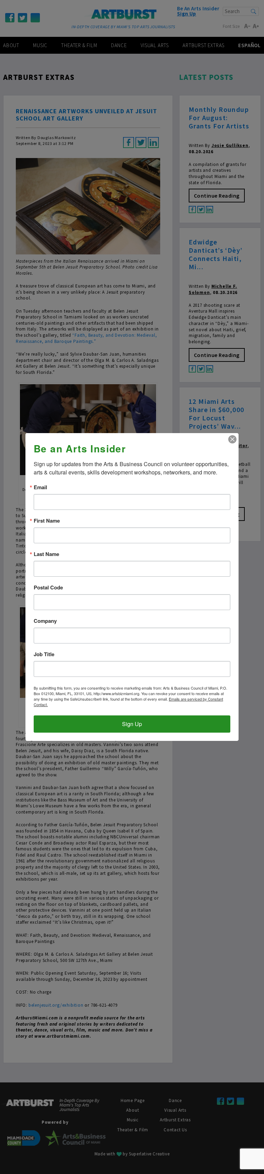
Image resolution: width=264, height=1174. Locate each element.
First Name (47, 520)
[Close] (232, 439)
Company (45, 620)
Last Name (46, 554)
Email (40, 487)
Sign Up (132, 724)
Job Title (44, 654)
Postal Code (48, 587)
